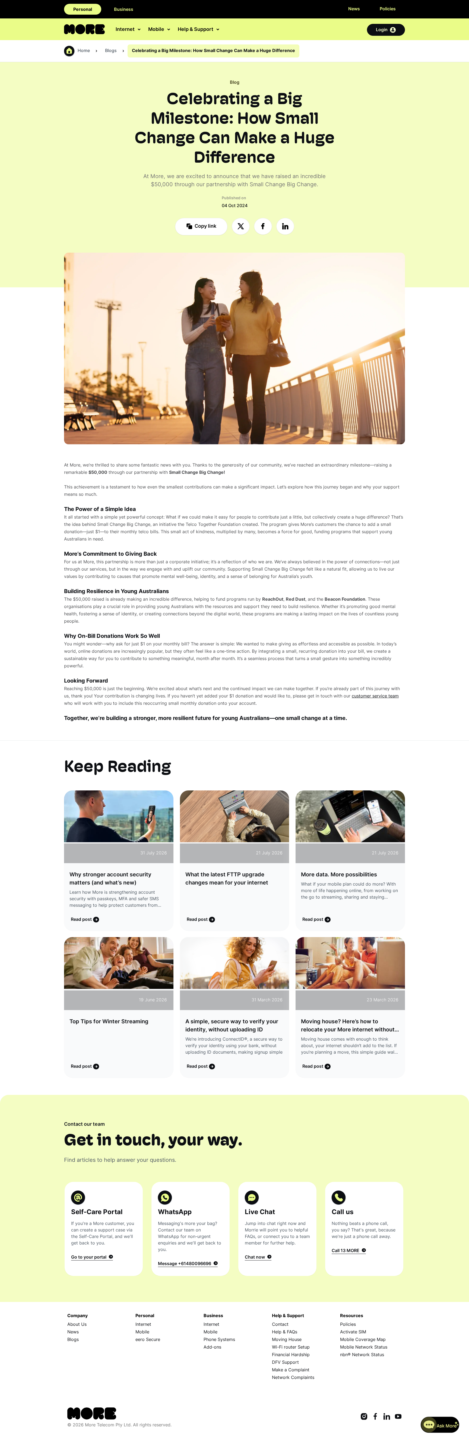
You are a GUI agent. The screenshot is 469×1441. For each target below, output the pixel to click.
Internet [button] (126, 30)
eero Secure (147, 1340)
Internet (143, 1325)
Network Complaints (293, 1378)
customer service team (375, 696)
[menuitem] (129, 30)
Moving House (287, 1340)
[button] (440, 1425)
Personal (82, 10)
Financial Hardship (291, 1355)
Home (84, 51)
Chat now (256, 1257)
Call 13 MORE (347, 1251)
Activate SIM (353, 1332)
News (354, 9)
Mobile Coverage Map (363, 1340)
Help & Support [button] (196, 30)
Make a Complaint (290, 1370)
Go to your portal (90, 1257)
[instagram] (363, 1416)
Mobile (142, 1332)
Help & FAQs (284, 1332)
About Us (77, 1325)
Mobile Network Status (363, 1347)
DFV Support (285, 1362)
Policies (388, 9)
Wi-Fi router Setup (291, 1347)
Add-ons (212, 1347)
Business (123, 10)
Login (382, 30)
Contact (280, 1325)
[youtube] (398, 1416)
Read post (82, 920)
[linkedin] (386, 1416)
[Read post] (118, 826)
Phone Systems (219, 1340)
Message (184, 1264)
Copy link (205, 226)
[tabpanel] (104, 1229)
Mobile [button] (156, 30)
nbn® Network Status (362, 1355)
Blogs (73, 1340)
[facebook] (375, 1416)
